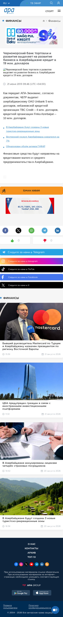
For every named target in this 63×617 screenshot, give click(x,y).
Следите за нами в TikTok (21, 269)
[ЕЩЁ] (58, 11)
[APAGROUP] (31, 585)
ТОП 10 (31, 557)
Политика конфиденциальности (40, 606)
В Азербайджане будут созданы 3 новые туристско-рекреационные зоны (27, 129)
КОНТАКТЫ (31, 548)
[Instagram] (21, 564)
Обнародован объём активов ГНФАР (25, 146)
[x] (26, 564)
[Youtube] (31, 564)
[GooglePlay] (21, 593)
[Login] (58, 3)
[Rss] (47, 564)
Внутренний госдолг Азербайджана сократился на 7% (32, 138)
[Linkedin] (42, 564)
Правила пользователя (10, 606)
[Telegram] (37, 564)
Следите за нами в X (18, 285)
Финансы (54, 20)
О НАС (31, 544)
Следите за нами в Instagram (22, 261)
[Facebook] (16, 564)
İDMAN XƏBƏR (31, 190)
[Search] (51, 3)
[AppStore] (42, 593)
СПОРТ (49, 11)
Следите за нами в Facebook (23, 277)
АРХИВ (31, 552)
